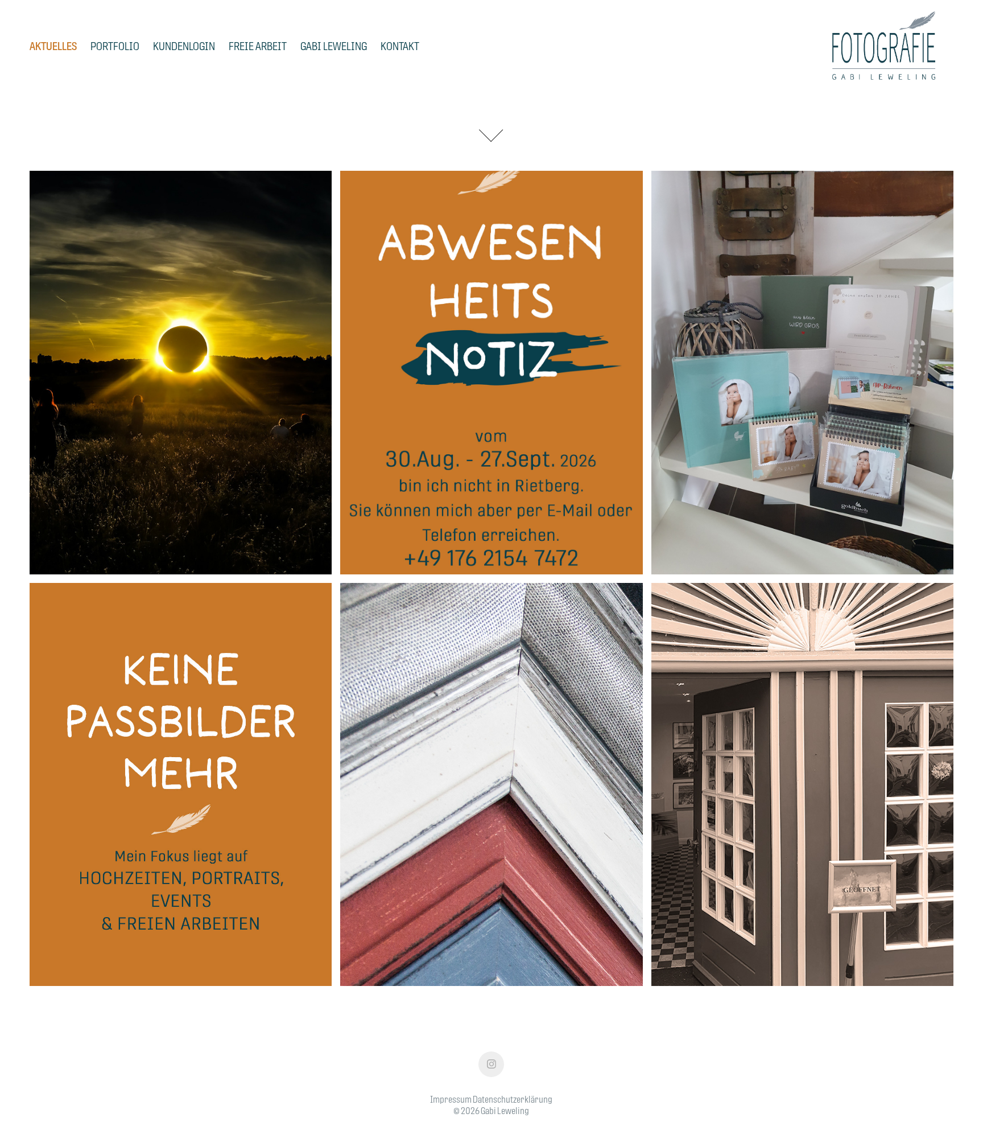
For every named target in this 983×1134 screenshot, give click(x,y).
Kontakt (400, 45)
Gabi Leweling (333, 45)
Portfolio (114, 45)
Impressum (451, 1099)
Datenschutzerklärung (512, 1099)
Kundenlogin (184, 45)
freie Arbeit (258, 45)
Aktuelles (53, 45)
